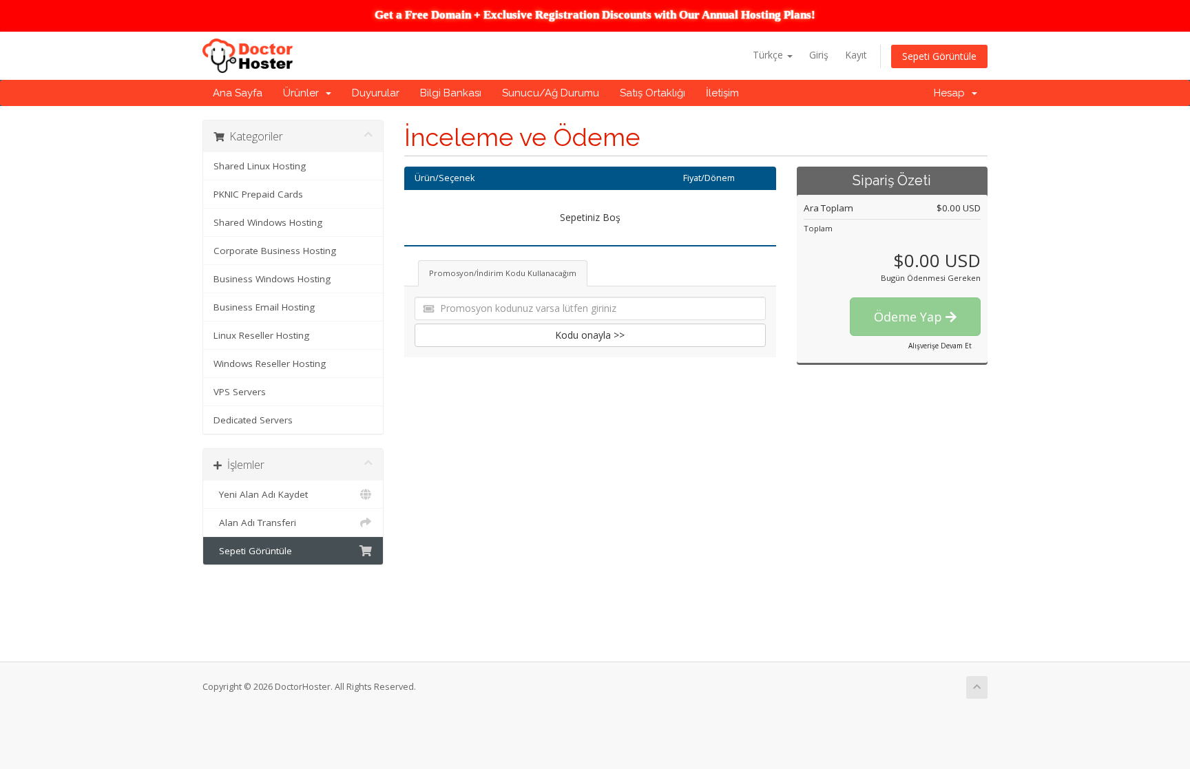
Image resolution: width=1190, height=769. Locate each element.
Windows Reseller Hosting (269, 363)
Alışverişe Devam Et (940, 345)
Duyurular (375, 93)
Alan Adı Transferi (254, 522)
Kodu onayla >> (590, 334)
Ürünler (303, 93)
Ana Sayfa (237, 93)
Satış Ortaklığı (652, 93)
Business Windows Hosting (272, 279)
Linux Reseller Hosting (261, 335)
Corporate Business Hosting (274, 250)
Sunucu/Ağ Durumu (550, 93)
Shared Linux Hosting (259, 166)
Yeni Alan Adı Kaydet (260, 494)
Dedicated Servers (253, 420)
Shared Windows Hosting (267, 222)
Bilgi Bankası (450, 93)
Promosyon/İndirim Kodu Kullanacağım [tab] (502, 273)
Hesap (952, 93)
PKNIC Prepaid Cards (258, 194)
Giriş (818, 54)
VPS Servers (239, 392)
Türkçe (769, 54)
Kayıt (856, 54)
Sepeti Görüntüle (939, 56)
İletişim (722, 93)
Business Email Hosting (264, 307)
